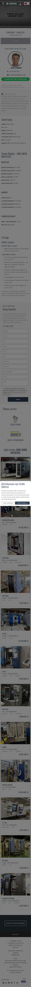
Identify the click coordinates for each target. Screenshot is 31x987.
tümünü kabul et (22, 503)
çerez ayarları (8, 503)
